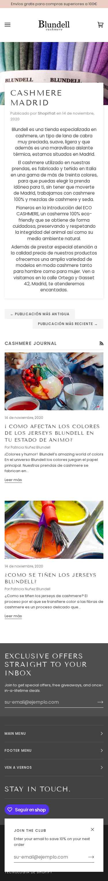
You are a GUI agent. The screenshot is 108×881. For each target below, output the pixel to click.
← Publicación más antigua (39, 314)
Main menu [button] (15, 733)
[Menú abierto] (13, 25)
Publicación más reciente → (68, 323)
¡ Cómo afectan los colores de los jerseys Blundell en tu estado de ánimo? (52, 433)
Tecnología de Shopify (28, 871)
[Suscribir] (86, 857)
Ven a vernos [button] (18, 767)
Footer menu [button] (18, 750)
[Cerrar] (94, 827)
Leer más (13, 480)
